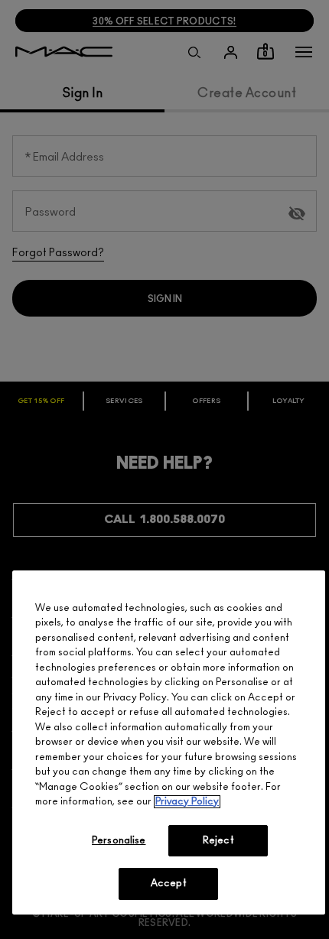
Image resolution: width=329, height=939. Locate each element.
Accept (169, 884)
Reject (218, 841)
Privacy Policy (187, 802)
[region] (168, 742)
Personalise (118, 841)
